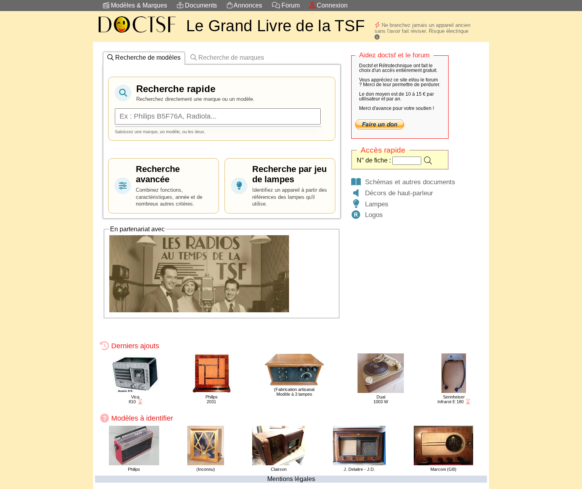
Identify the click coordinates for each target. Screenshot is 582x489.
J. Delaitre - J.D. (359, 469)
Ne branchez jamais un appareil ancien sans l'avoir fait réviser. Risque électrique (422, 28)
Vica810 (134, 399)
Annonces (247, 5)
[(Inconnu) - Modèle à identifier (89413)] (205, 463)
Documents (200, 5)
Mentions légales (291, 479)
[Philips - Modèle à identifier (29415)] (134, 463)
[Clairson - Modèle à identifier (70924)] (278, 463)
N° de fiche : (374, 160)
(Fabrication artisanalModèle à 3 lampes (294, 391)
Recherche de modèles (147, 57)
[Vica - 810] (135, 390)
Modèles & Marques (138, 5)
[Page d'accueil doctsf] (136, 33)
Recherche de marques (230, 57)
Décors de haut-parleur (397, 193)
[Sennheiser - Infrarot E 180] (453, 390)
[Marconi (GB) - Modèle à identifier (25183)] (443, 463)
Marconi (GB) (443, 469)
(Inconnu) (205, 469)
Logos (372, 215)
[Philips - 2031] (211, 390)
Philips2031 (211, 399)
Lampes (374, 204)
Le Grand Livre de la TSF (275, 25)
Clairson (279, 469)
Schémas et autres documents (408, 182)
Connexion (331, 5)
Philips (134, 469)
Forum (290, 5)
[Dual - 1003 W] (381, 390)
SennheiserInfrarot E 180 (451, 399)
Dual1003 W (380, 399)
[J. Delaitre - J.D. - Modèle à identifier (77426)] (359, 463)
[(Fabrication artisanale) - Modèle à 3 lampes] (294, 383)
